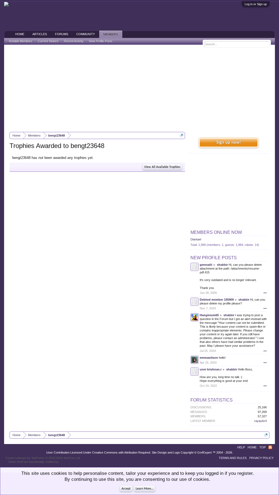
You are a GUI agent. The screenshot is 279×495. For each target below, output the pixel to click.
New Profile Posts (213, 257)
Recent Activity (74, 41)
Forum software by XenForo (43, 458)
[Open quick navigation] (181, 135)
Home (19, 34)
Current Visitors (48, 41)
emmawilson (209, 357)
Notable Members (20, 41)
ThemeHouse (68, 461)
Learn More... (144, 488)
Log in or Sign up (256, 4)
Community (85, 34)
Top (262, 447)
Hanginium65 (209, 315)
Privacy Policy (261, 458)
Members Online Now (216, 232)
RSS (270, 447)
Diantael (195, 239)
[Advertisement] (139, 88)
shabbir (222, 264)
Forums (61, 34)
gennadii (206, 264)
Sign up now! (228, 142)
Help (241, 447)
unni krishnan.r (211, 369)
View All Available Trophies (162, 167)
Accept (126, 488)
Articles (39, 34)
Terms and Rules (233, 458)
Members (110, 34)
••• (265, 292)
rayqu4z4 (260, 420)
